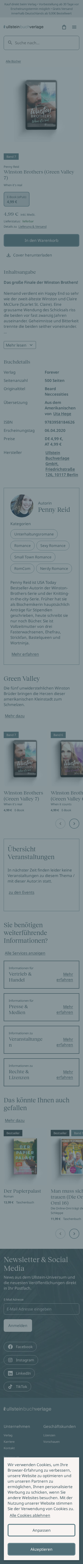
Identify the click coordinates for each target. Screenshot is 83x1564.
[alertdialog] (41, 1508)
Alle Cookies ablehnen (30, 1515)
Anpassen (42, 1530)
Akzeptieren (41, 1549)
